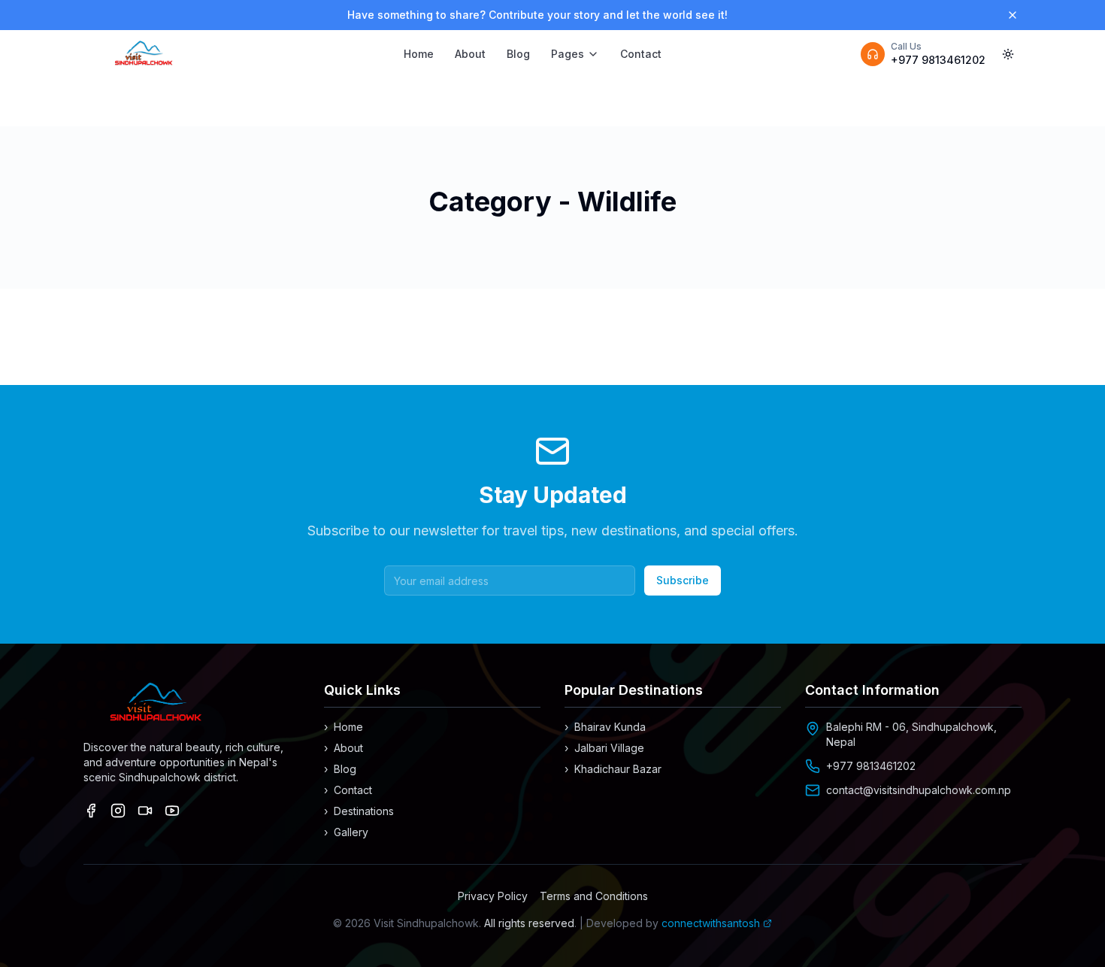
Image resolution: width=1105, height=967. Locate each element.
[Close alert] (1013, 15)
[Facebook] (90, 810)
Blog (518, 53)
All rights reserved (529, 923)
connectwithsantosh (710, 923)
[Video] (145, 810)
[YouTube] (172, 810)
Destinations (359, 811)
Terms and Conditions (594, 896)
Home (419, 53)
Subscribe (682, 580)
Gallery (346, 832)
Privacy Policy (493, 896)
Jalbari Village (604, 747)
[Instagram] (118, 810)
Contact (640, 53)
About (470, 53)
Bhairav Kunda (605, 726)
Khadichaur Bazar (613, 768)
